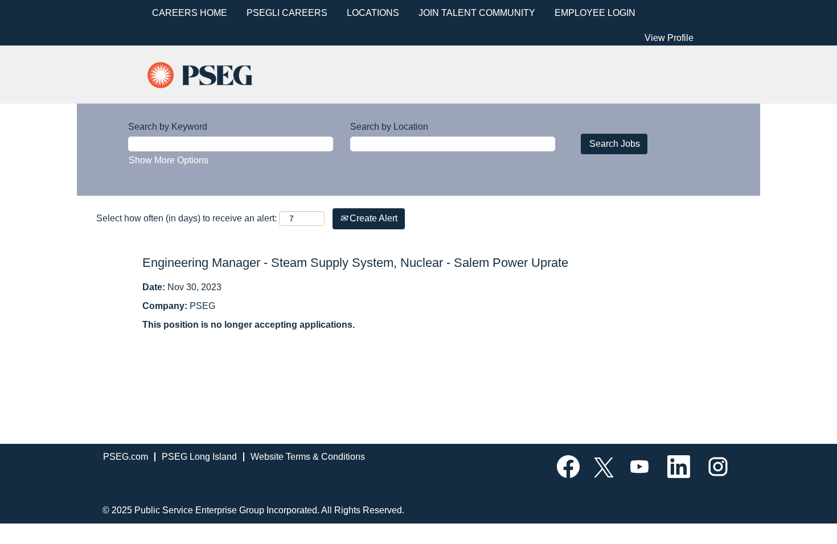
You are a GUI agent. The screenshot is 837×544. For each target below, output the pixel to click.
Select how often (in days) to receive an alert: (186, 218)
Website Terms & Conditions (308, 456)
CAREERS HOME (189, 13)
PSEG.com (125, 456)
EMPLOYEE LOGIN (595, 13)
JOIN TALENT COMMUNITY (477, 13)
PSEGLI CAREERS (287, 13)
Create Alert (372, 218)
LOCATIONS (373, 13)
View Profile (669, 38)
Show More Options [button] (168, 160)
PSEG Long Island (199, 456)
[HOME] (209, 73)
